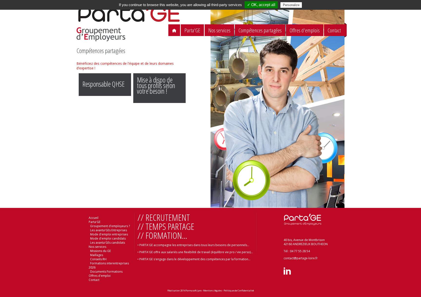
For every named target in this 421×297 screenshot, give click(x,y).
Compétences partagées (260, 30)
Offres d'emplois (305, 30)
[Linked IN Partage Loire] (287, 273)
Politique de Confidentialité (239, 290)
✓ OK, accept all (261, 5)
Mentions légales (212, 290)
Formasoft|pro (193, 290)
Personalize (291, 5)
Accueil (93, 218)
